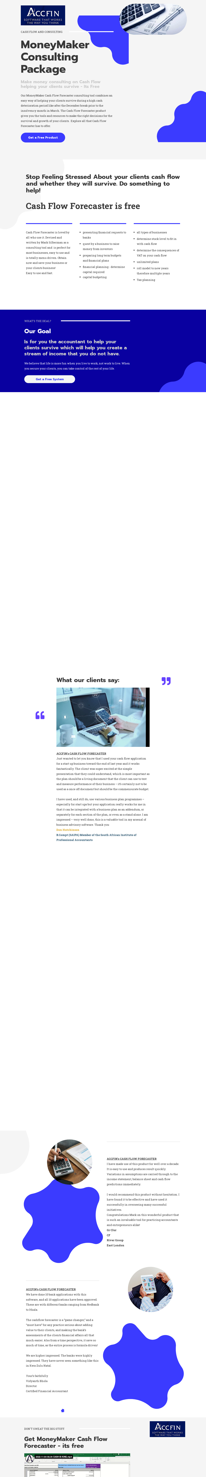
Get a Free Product (43, 137)
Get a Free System (50, 379)
